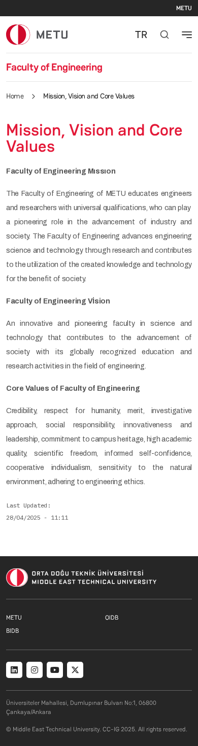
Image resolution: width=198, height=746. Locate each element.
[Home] (37, 34)
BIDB (12, 631)
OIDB (111, 618)
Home (14, 95)
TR (141, 34)
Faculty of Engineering (54, 67)
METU (184, 8)
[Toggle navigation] (187, 34)
